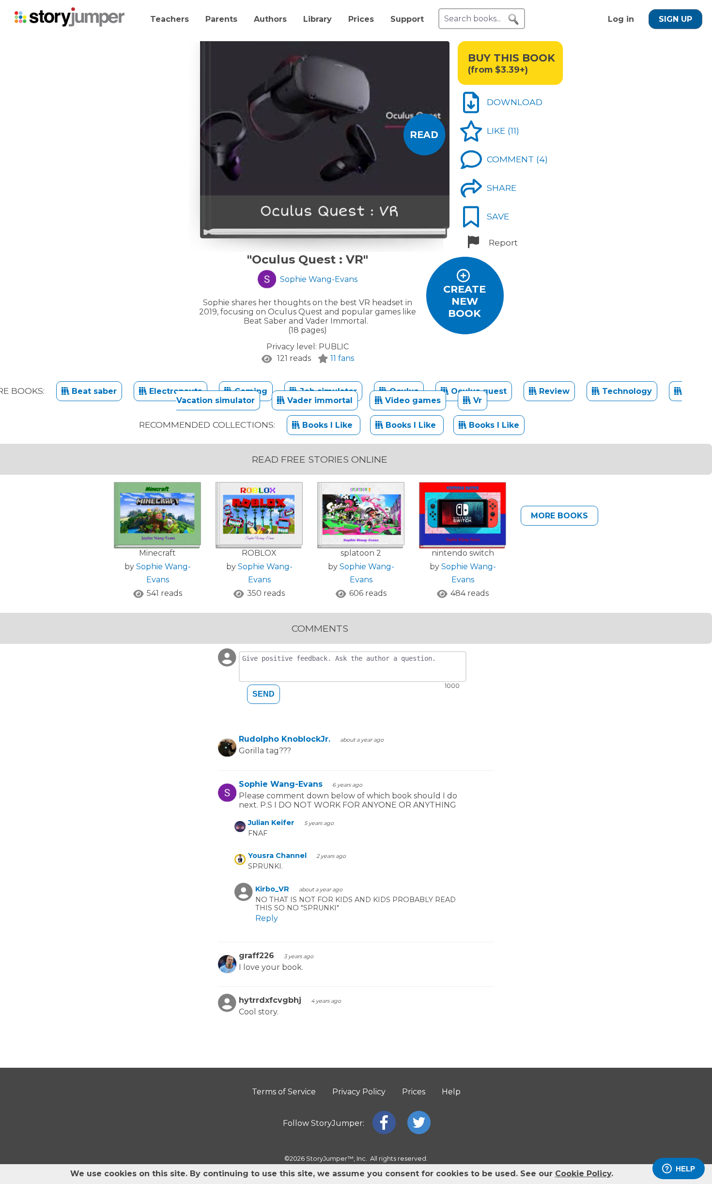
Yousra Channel (277, 855)
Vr (476, 400)
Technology (626, 391)
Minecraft (157, 553)
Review (553, 391)
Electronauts (174, 391)
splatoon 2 (361, 553)
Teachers (169, 19)
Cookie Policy (583, 1173)
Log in (621, 19)
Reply (266, 918)
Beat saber (93, 391)
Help (451, 1091)
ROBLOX (259, 553)
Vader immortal (319, 400)
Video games (412, 400)
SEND (263, 694)
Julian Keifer (271, 822)
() (513, 130)
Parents (221, 19)
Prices (361, 19)
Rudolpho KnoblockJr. (284, 739)
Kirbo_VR (272, 889)
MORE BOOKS (559, 515)
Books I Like (327, 425)
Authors (270, 19)
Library (317, 19)
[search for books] (513, 19)
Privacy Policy (359, 1091)
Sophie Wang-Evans (281, 784)
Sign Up (675, 19)
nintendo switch (463, 553)
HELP (685, 1169)
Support (407, 19)
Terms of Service (284, 1091)
